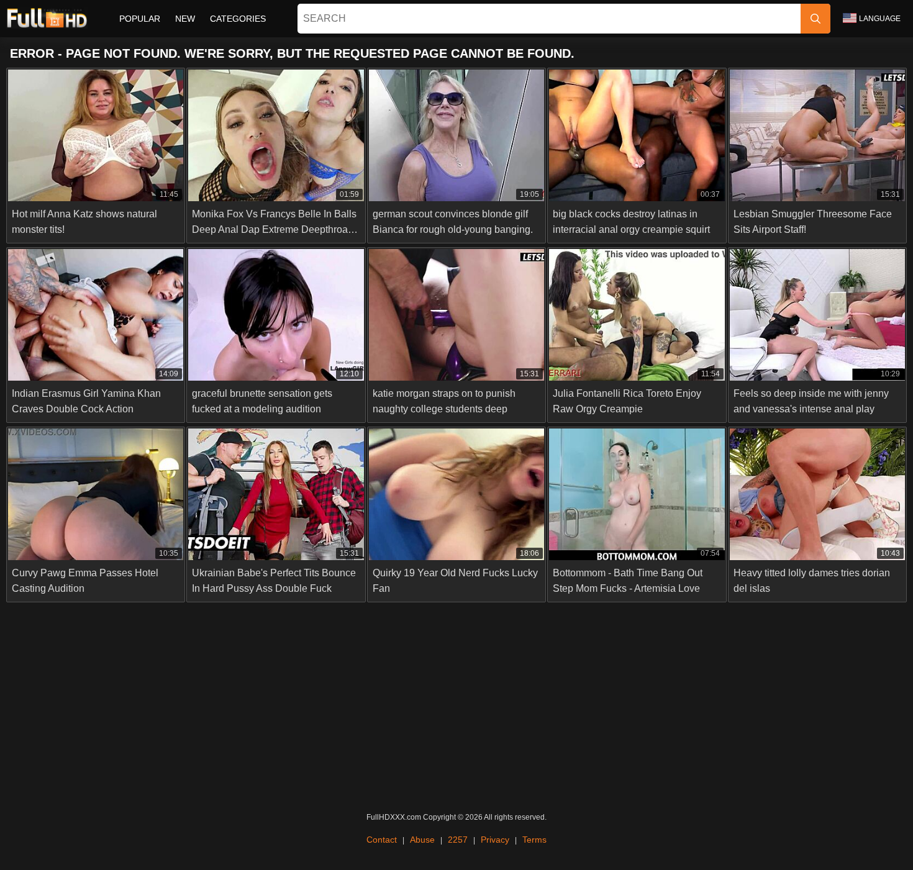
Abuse (422, 840)
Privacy (495, 840)
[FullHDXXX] (47, 18)
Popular (139, 19)
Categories (238, 19)
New (185, 19)
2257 (458, 840)
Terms (534, 840)
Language (880, 18)
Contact (381, 840)
